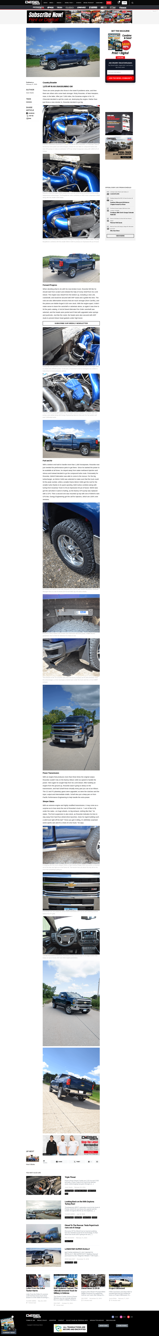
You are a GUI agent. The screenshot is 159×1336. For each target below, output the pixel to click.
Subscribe (99, 2)
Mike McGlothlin (69, 1238)
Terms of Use (30, 1320)
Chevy (56, 1275)
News (45, 2)
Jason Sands (30, 93)
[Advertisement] (119, 429)
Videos (59, 2)
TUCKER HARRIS (70, 1214)
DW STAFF (57, 1303)
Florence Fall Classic (116, 222)
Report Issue (103, 1325)
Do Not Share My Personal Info (77, 1320)
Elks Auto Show (115, 230)
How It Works (30, 1164)
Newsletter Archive (97, 1320)
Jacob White (112, 1298)
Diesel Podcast (88, 2)
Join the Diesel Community (120, 78)
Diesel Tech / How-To (80, 1190)
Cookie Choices (122, 1325)
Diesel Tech (69, 2)
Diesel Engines (69, 1190)
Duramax (29, 102)
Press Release (111, 1320)
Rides (51, 2)
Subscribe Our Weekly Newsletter (71, 323)
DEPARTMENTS (31, 1275)
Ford (66, 1193)
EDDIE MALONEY (70, 1259)
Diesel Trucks (92, 1190)
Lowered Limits (114, 194)
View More (120, 236)
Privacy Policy (42, 1320)
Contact (61, 1320)
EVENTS (94, 1217)
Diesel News (78, 1217)
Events (78, 2)
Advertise (52, 1320)
